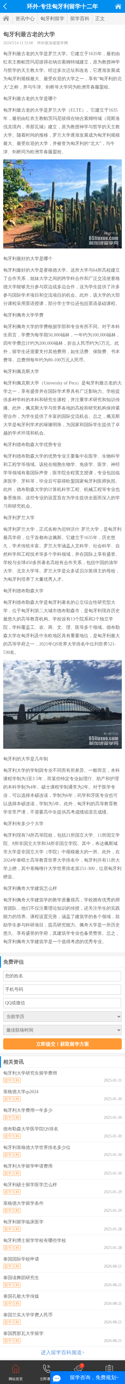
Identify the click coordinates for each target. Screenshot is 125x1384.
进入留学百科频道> (63, 1352)
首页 (118, 6)
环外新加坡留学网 (52, 43)
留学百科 (79, 18)
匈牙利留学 (52, 18)
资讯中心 (25, 18)
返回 (5, 6)
